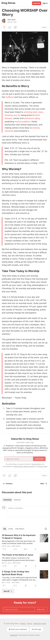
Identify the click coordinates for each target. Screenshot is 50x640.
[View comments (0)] (9, 27)
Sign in (45, 3)
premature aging (32, 118)
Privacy (23, 623)
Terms (29, 623)
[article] (25, 542)
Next (42, 484)
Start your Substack (19, 629)
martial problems (22, 121)
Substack (13, 635)
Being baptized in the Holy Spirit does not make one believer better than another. (18, 542)
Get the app (36, 629)
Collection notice (39, 623)
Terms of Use (36, 464)
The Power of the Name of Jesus (17, 555)
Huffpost (9, 97)
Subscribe (36, 3)
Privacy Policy (42, 466)
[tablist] (12, 499)
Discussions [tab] (19, 529)
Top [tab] (4, 529)
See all (6, 591)
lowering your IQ (12, 115)
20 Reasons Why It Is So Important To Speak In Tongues (19, 536)
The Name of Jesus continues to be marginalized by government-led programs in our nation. (19, 559)
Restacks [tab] (17, 500)
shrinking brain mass (33, 112)
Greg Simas (11, 20)
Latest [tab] (10, 529)
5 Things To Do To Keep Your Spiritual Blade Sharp (15, 573)
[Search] (45, 528)
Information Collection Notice (24, 466)
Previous (9, 484)
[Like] (4, 27)
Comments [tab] (7, 500)
